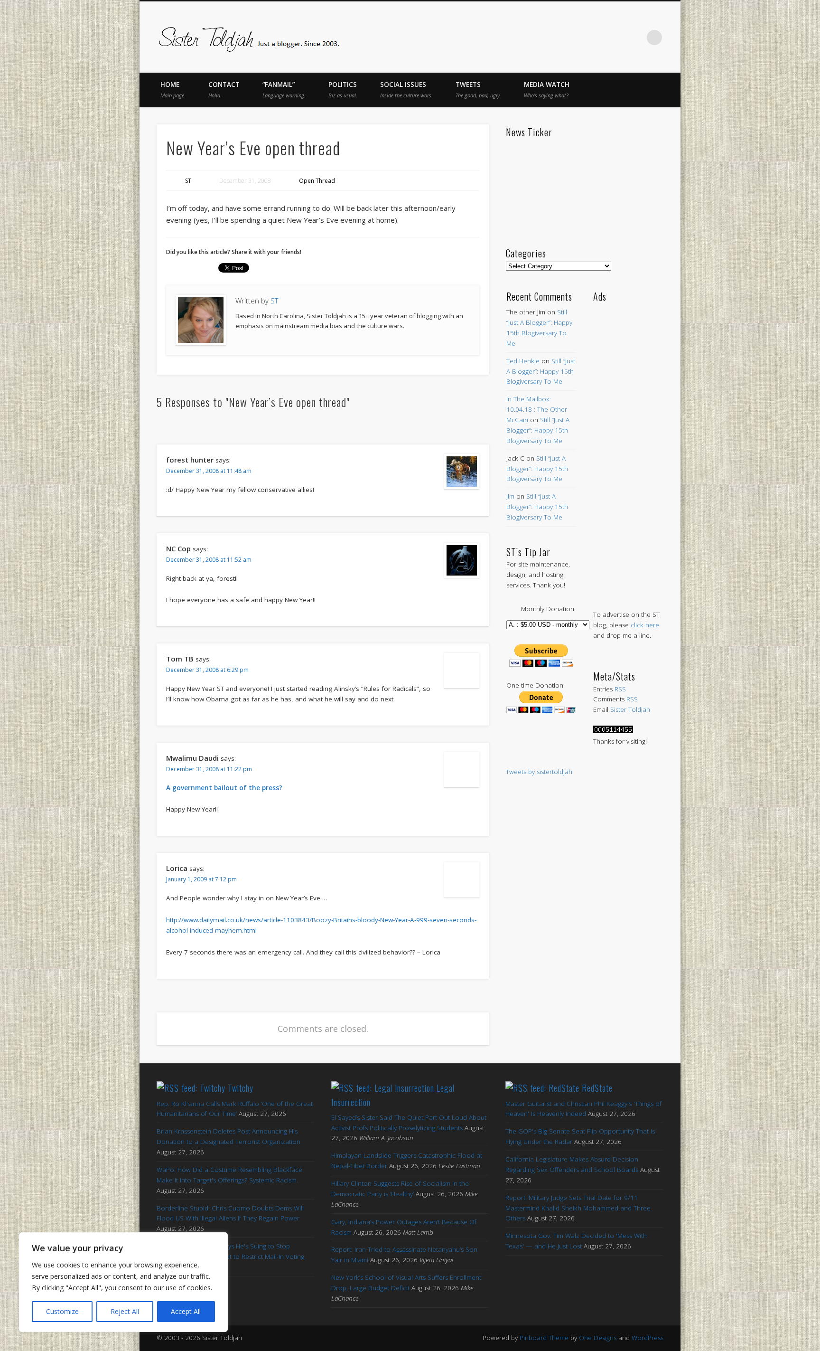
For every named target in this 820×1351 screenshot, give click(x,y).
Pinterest (595, 37)
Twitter (575, 37)
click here (645, 625)
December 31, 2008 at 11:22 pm (209, 769)
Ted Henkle (523, 361)
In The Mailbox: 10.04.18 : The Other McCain (536, 409)
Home (173, 89)
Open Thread (317, 181)
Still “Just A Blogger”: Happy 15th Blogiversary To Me (540, 371)
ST (188, 181)
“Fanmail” (284, 89)
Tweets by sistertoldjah (539, 771)
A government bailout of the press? (224, 788)
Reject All (125, 1311)
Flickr (615, 37)
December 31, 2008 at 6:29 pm (207, 670)
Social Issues (406, 89)
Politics (342, 89)
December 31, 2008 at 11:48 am (209, 471)
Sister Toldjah (630, 709)
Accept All (186, 1311)
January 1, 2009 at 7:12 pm (201, 879)
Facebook (555, 37)
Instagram (635, 37)
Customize (62, 1311)
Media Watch (546, 89)
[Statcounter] (613, 731)
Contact (224, 89)
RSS (620, 689)
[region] (123, 1282)
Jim (510, 496)
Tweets (478, 89)
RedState (597, 1088)
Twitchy (240, 1088)
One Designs (597, 1337)
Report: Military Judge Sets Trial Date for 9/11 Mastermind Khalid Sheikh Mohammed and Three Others (578, 1208)
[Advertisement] (628, 446)
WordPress (647, 1337)
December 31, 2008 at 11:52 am (209, 560)
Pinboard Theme (544, 1337)
